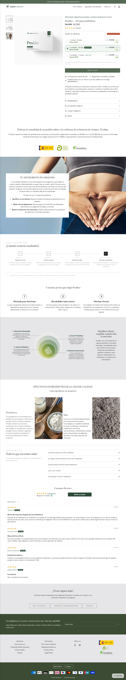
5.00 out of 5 (51, 493)
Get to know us (39, 606)
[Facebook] (75, 645)
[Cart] (119, 7)
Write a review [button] (79, 494)
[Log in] (115, 7)
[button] (15, 40)
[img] (11, 507)
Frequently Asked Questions (66, 606)
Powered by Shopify (69, 677)
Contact (89, 606)
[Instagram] (80, 645)
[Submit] (118, 624)
